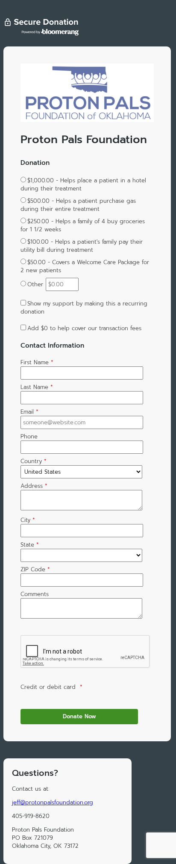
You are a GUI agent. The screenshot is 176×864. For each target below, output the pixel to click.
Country (34, 461)
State (30, 545)
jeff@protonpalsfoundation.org (52, 802)
